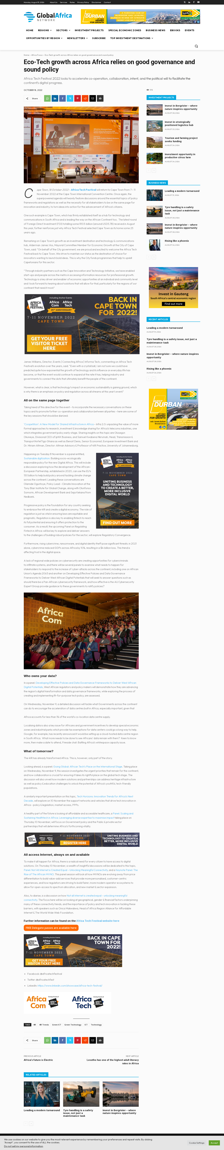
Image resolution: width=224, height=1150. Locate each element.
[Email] (92, 98)
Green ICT (56, 1024)
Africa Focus (37, 55)
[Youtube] (198, 2)
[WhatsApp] (47, 98)
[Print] (100, 98)
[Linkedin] (189, 2)
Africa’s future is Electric (38, 1060)
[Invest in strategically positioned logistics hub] (155, 126)
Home (26, 55)
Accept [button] (214, 1142)
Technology (96, 1024)
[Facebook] (194, 2)
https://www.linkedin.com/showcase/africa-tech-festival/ (70, 985)
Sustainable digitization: (37, 458)
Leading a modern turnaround (42, 1110)
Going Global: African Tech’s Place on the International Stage (87, 766)
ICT (86, 1024)
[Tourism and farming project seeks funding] (155, 142)
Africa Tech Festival (83, 189)
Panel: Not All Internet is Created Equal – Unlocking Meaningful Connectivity (66, 870)
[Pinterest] (77, 98)
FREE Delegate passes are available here (51, 928)
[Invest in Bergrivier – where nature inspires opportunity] (121, 1094)
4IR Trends (44, 1024)
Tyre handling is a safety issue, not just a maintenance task (78, 1113)
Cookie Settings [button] (196, 1142)
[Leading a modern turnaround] (42, 1094)
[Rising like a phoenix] (155, 245)
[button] (196, 46)
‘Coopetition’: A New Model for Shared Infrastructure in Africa (59, 424)
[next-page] (31, 1123)
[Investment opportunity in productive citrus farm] (155, 158)
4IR (34, 1024)
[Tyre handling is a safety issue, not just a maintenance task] (81, 1094)
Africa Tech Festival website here (97, 920)
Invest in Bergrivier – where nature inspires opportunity (119, 1111)
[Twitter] (185, 2)
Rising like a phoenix (177, 241)
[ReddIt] (85, 98)
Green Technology (72, 1024)
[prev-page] (26, 1123)
